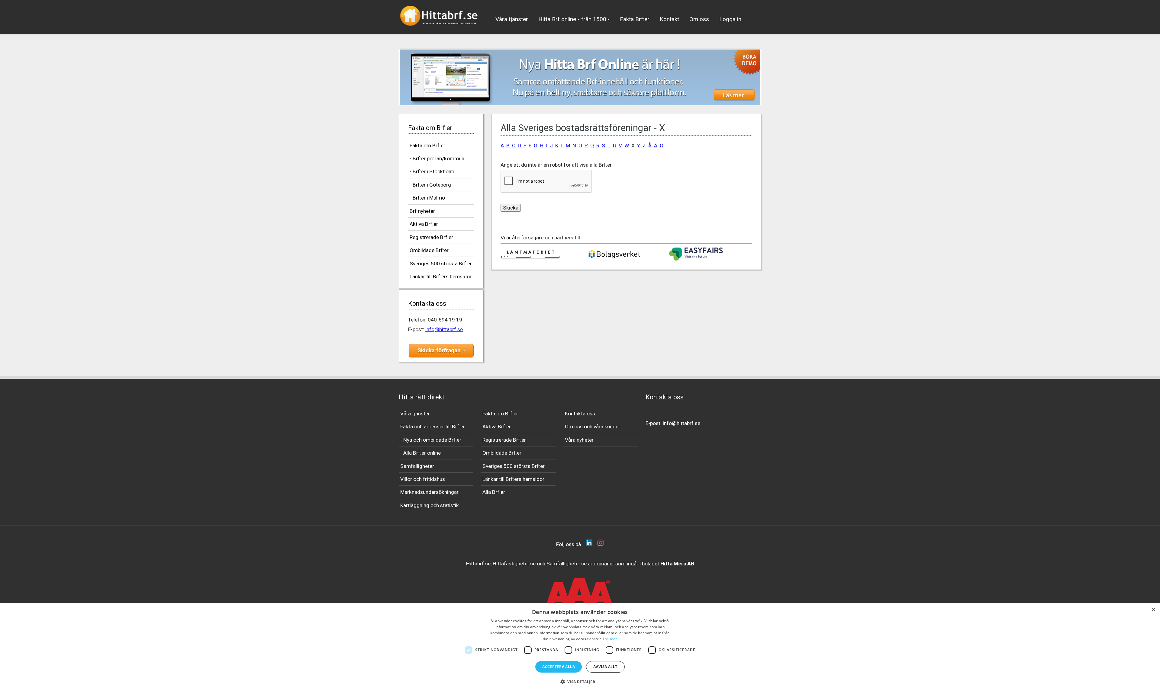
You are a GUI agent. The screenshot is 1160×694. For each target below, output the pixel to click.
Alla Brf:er (493, 492)
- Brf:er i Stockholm (432, 171)
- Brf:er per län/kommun (437, 158)
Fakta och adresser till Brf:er (432, 427)
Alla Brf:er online (422, 453)
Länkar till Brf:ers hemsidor (441, 276)
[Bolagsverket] (614, 258)
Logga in (730, 19)
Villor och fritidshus (422, 479)
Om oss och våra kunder (592, 427)
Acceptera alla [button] (558, 666)
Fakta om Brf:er (427, 145)
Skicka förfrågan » (441, 350)
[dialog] (580, 648)
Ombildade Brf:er (429, 250)
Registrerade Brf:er (431, 237)
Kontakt (669, 19)
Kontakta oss (580, 414)
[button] (580, 682)
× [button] (1153, 609)
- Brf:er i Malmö (427, 198)
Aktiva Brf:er (424, 224)
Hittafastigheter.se (514, 564)
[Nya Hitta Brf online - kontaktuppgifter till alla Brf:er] (580, 77)
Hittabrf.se (478, 564)
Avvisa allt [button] (605, 666)
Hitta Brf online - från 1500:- (574, 19)
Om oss (699, 19)
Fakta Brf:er (634, 19)
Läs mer (610, 638)
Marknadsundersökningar (429, 492)
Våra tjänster (511, 19)
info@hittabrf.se (444, 329)
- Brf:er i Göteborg (430, 185)
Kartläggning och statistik (429, 505)
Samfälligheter (417, 466)
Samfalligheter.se (566, 564)
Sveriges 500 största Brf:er (441, 264)
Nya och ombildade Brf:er (432, 440)
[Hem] (439, 28)
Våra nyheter (579, 440)
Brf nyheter (422, 211)
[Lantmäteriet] (530, 257)
